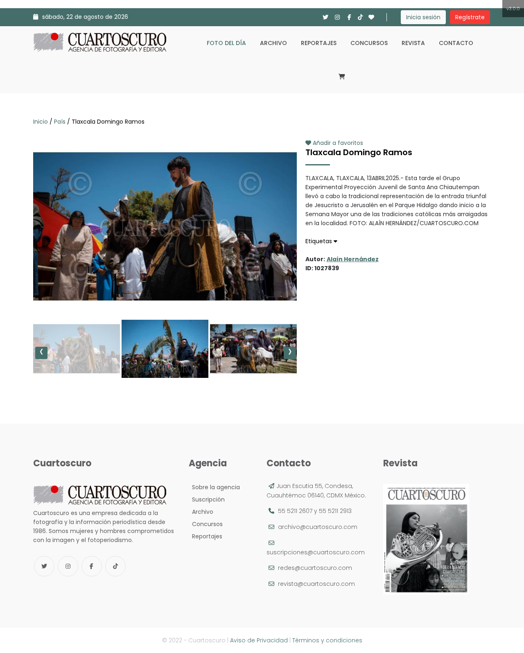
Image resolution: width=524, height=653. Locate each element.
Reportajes (319, 43)
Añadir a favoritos (337, 143)
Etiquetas (319, 241)
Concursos (369, 43)
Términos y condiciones (327, 640)
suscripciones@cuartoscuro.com (316, 552)
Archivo (273, 43)
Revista (413, 43)
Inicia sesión (423, 17)
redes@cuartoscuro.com (315, 568)
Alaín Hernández (353, 259)
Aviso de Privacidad (259, 640)
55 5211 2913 (335, 511)
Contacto (456, 43)
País (60, 121)
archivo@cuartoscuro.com (317, 527)
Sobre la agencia (214, 487)
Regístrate (470, 17)
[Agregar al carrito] (165, 289)
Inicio (41, 121)
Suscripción (207, 499)
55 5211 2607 (295, 511)
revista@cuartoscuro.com (316, 584)
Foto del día (226, 43)
